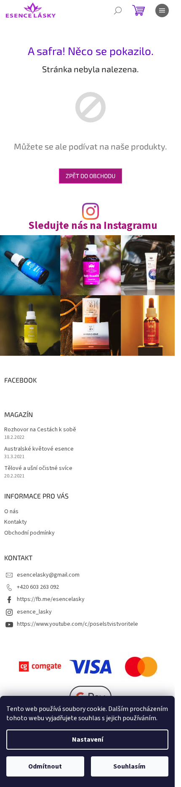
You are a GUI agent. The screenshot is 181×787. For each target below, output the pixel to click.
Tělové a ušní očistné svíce (38, 468)
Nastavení (87, 739)
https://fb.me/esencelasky (51, 599)
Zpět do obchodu (90, 175)
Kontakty (15, 522)
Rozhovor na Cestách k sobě (40, 430)
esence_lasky (34, 612)
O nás (11, 511)
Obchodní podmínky (29, 533)
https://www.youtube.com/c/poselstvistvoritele (77, 624)
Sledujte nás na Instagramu (92, 225)
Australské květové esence (39, 449)
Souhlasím (129, 766)
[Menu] (162, 10)
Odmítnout (45, 766)
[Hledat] (117, 10)
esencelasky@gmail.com (48, 575)
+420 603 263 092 (38, 587)
